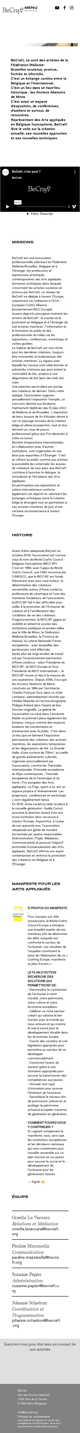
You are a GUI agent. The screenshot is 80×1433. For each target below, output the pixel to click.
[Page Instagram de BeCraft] (71, 8)
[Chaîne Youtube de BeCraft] (57, 8)
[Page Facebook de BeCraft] (64, 8)
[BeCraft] (13, 23)
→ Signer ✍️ (36, 1182)
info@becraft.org (28, 1412)
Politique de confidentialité (34, 1416)
